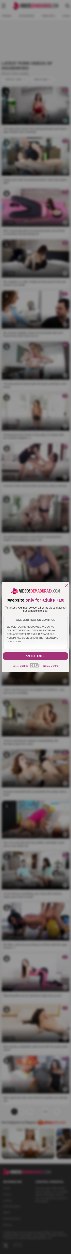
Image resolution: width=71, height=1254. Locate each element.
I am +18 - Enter (35, 656)
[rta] (35, 667)
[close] (66, 586)
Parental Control (49, 666)
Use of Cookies (20, 666)
